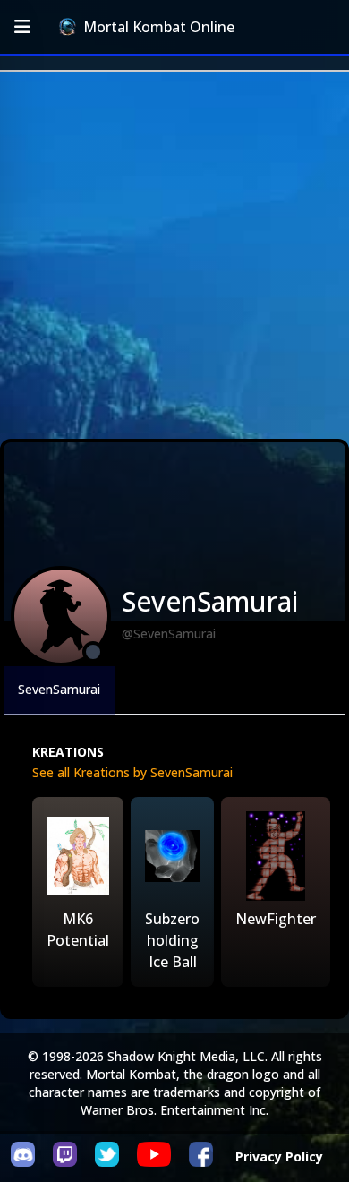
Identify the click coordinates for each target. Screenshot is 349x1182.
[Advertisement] (174, 255)
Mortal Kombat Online (158, 27)
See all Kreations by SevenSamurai (132, 772)
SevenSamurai (59, 689)
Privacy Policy (279, 1156)
